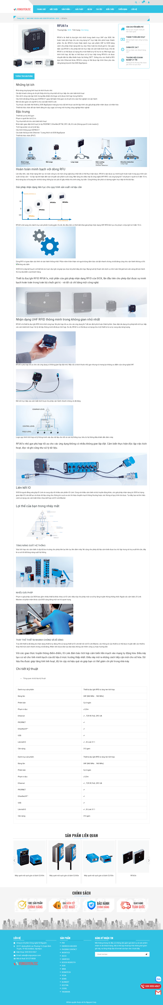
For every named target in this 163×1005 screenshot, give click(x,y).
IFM (63, 943)
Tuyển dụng (122, 9)
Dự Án (89, 9)
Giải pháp (79, 9)
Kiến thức (110, 9)
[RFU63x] (99, 856)
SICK (63, 966)
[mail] (146, 954)
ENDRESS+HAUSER (69, 946)
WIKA (64, 969)
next (52, 63)
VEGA (64, 975)
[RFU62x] (133, 856)
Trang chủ (41, 9)
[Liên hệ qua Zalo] (158, 979)
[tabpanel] (81, 719)
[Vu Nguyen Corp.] (22, 9)
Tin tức (99, 9)
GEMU (64, 979)
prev (15, 63)
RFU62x (133, 876)
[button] (14, 860)
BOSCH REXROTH (69, 962)
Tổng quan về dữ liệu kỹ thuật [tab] (34, 678)
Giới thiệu (54, 9)
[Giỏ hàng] (143, 2)
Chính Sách (81, 893)
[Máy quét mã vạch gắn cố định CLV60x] (29, 856)
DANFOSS (66, 959)
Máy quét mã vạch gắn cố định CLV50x (64, 876)
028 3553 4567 (31, 952)
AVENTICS (66, 953)
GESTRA (65, 985)
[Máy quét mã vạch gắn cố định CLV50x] (64, 856)
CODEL (64, 988)
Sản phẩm (66, 9)
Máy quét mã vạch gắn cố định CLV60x (29, 876)
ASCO (64, 956)
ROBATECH (66, 972)
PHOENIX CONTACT (69, 949)
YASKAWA (66, 992)
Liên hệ (134, 9)
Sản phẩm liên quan (81, 835)
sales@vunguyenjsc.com (31, 955)
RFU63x (99, 876)
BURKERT (65, 982)
